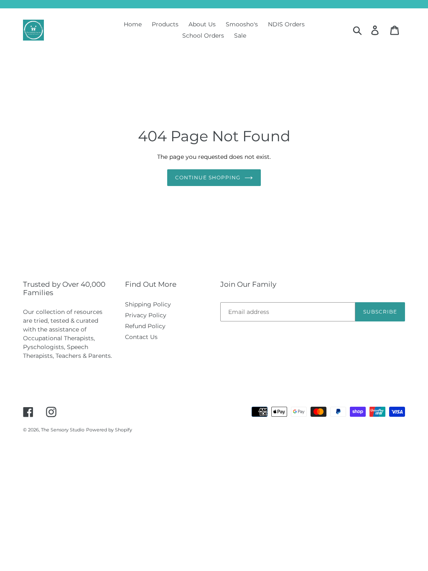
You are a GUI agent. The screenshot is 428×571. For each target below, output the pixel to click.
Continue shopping (207, 177)
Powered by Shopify (109, 430)
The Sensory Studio (62, 430)
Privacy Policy (145, 315)
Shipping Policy (148, 304)
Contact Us (141, 337)
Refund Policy (145, 326)
